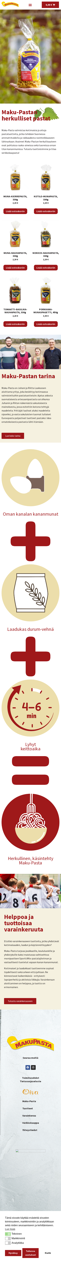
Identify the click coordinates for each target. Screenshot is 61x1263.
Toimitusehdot (30, 1077)
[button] (8, 1234)
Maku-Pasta (29, 1101)
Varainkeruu (29, 1115)
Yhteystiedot (29, 1130)
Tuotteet (27, 1108)
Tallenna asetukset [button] (30, 1253)
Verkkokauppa (30, 1122)
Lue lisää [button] (10, 1229)
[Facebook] (27, 1067)
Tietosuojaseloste (30, 1081)
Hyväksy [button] (13, 1253)
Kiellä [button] (48, 1253)
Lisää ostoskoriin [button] (15, 211)
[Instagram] (33, 1067)
